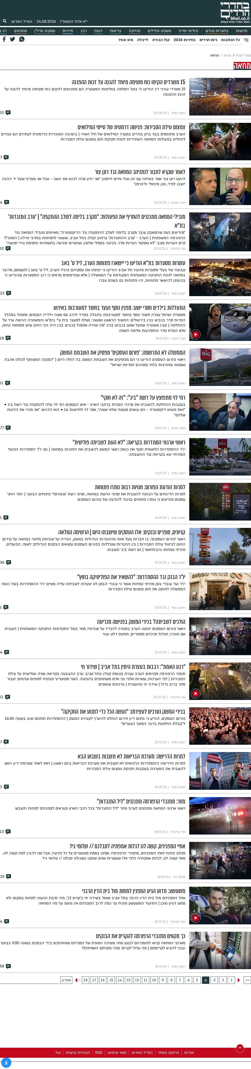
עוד (58, 1052)
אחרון (66, 980)
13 (128, 980)
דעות (98, 31)
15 (111, 980)
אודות (189, 1052)
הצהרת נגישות (78, 1052)
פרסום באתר (168, 1052)
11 (145, 980)
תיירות (68, 31)
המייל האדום (21, 21)
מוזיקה (134, 31)
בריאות (115, 31)
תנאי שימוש (117, 1052)
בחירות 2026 (185, 40)
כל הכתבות (230, 40)
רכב (83, 31)
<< (247, 980)
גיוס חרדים (208, 40)
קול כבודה (161, 40)
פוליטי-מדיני (188, 31)
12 (137, 980)
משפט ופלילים (159, 31)
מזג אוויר (125, 40)
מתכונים (20, 31)
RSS (98, 1052)
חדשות (241, 31)
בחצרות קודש (216, 31)
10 (154, 980)
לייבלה (142, 40)
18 (86, 980)
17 (94, 980)
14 (120, 980)
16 (103, 980)
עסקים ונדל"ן (44, 31)
